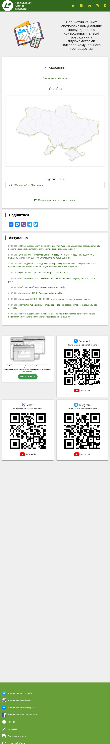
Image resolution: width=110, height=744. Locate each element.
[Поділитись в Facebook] (11, 226)
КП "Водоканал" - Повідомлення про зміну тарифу (36, 287)
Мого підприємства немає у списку (55, 200)
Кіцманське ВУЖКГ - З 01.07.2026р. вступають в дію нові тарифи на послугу (49, 299)
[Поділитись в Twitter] (36, 226)
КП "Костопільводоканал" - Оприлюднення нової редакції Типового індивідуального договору (52, 306)
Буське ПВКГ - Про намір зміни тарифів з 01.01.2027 (38, 272)
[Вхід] (98, 6)
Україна (55, 88)
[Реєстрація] (105, 6)
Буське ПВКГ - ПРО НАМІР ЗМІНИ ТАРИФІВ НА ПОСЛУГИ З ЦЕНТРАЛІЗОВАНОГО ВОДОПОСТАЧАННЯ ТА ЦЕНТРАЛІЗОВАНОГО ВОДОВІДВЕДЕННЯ (51, 256)
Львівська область (55, 78)
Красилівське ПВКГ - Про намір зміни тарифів (35, 293)
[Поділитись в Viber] (24, 226)
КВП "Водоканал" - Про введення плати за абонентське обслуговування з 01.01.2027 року (53, 280)
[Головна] (73, 6)
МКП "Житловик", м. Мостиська (25, 185)
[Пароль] (90, 6)
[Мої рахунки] (81, 6)
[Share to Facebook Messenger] (17, 226)
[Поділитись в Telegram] (30, 226)
